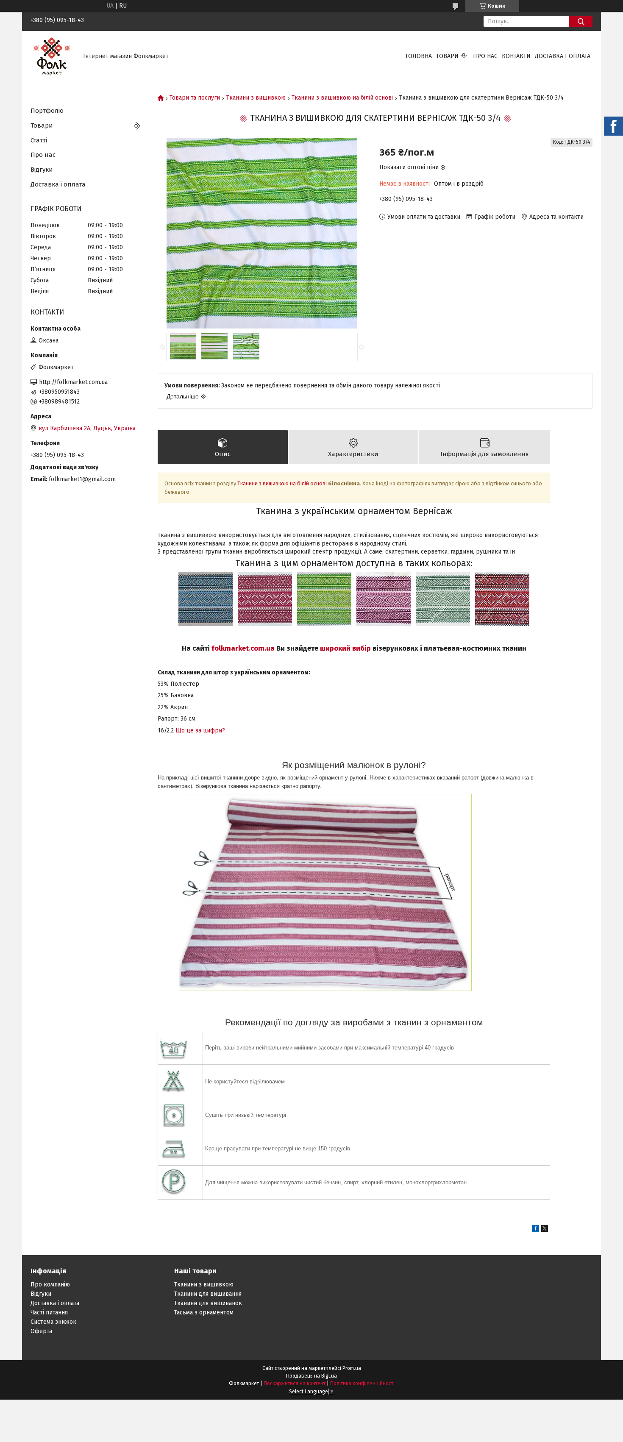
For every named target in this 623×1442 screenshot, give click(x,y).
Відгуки (42, 169)
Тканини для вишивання (208, 1293)
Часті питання (49, 1312)
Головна (419, 56)
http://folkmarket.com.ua (73, 382)
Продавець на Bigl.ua (311, 1376)
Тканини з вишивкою (256, 98)
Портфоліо (47, 110)
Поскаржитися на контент (294, 1383)
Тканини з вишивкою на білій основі (342, 98)
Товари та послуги (195, 98)
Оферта (41, 1331)
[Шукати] (580, 21)
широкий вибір (345, 648)
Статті (39, 140)
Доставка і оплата (562, 56)
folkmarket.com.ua (243, 648)
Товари (447, 56)
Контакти (516, 56)
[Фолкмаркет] (52, 56)
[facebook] (535, 1229)
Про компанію (50, 1284)
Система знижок (53, 1321)
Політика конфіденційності (362, 1383)
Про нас (485, 56)
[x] (544, 1229)
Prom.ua (351, 1368)
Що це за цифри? (200, 730)
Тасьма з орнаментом (204, 1312)
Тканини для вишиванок (208, 1303)
